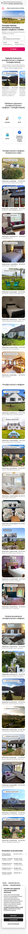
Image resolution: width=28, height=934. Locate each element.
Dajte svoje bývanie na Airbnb (15, 8)
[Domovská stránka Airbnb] (3, 8)
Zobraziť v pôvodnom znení (16, 3)
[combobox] (13, 39)
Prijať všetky (13, 915)
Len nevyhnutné (13, 919)
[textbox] (7, 44)
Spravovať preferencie (13, 924)
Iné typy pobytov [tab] (6, 854)
